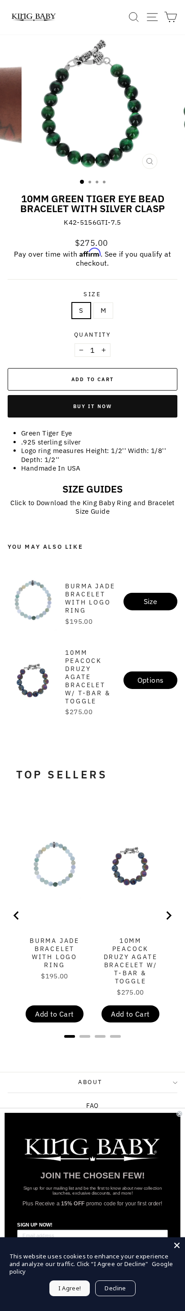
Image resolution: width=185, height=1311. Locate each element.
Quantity (92, 334)
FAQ (92, 1106)
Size (92, 294)
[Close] (176, 1245)
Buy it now (92, 406)
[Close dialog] (179, 1114)
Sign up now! (34, 1225)
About (90, 1082)
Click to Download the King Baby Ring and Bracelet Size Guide (92, 507)
